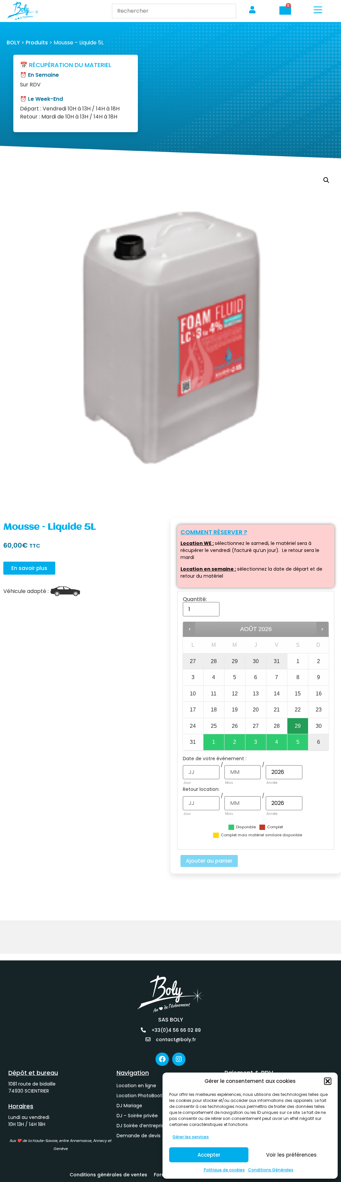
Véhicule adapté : (26, 591)
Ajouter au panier (209, 861)
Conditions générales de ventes (108, 1174)
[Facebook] (162, 1059)
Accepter (208, 1154)
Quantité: (195, 599)
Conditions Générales (270, 1170)
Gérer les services (190, 1137)
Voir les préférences (291, 1154)
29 (298, 726)
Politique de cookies (224, 1170)
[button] (327, 1081)
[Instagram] (178, 1059)
